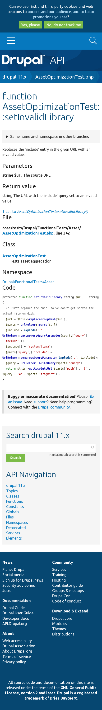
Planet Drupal (13, 569)
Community (62, 562)
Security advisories (18, 585)
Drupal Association (18, 646)
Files (10, 517)
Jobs (6, 590)
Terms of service (16, 656)
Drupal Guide (13, 608)
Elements (14, 538)
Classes (12, 496)
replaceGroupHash (42, 319)
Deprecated (16, 528)
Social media (13, 575)
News (7, 562)
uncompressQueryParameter (40, 335)
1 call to (45, 211)
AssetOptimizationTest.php (64, 77)
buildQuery (47, 363)
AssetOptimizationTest (24, 256)
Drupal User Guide (17, 613)
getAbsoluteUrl (40, 368)
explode (30, 330)
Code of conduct (66, 601)
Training (59, 575)
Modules (59, 623)
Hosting (59, 580)
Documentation (16, 600)
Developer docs (15, 618)
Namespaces (17, 522)
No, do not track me (63, 25)
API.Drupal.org (14, 623)
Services (13, 533)
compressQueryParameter (39, 357)
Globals (12, 512)
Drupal (63, 693)
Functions (14, 501)
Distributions (63, 634)
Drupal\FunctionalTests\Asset (28, 282)
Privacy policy (14, 662)
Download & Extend (70, 611)
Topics (12, 491)
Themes (59, 629)
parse (43, 324)
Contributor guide (67, 585)
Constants (15, 506)
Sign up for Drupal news (22, 580)
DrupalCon (61, 596)
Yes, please (30, 25)
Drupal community (54, 407)
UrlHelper (28, 324)
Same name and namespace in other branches (49, 136)
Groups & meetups (68, 590)
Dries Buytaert (63, 698)
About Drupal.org (17, 651)
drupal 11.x (14, 77)
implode (64, 357)
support (40, 402)
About (8, 633)
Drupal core (62, 618)
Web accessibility (17, 641)
